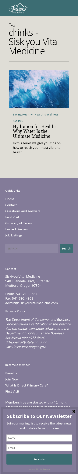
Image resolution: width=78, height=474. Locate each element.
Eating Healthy (23, 114)
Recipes (18, 120)
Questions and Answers (22, 211)
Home (9, 199)
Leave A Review (16, 229)
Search (66, 248)
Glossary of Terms (19, 223)
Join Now (12, 379)
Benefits (11, 373)
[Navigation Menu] (67, 8)
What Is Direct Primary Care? (26, 385)
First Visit (12, 217)
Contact (11, 205)
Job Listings (14, 235)
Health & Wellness (46, 114)
